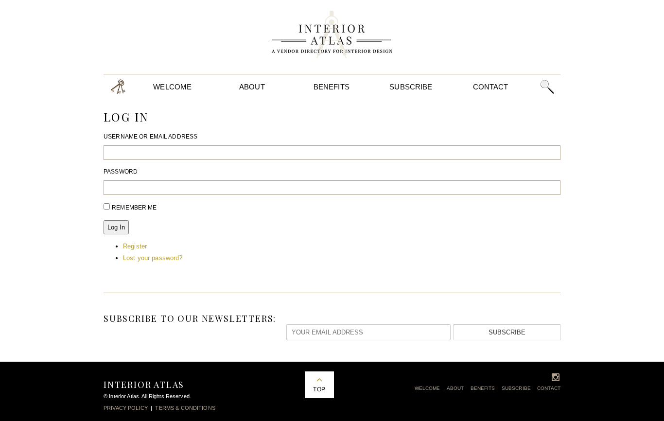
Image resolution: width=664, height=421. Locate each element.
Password (121, 171)
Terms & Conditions (185, 408)
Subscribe (410, 87)
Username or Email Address (150, 136)
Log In (116, 227)
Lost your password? (152, 258)
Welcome (172, 87)
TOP (319, 389)
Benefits (331, 87)
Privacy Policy (126, 408)
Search (547, 86)
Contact (490, 87)
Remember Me (134, 207)
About (252, 87)
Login (118, 86)
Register (135, 246)
